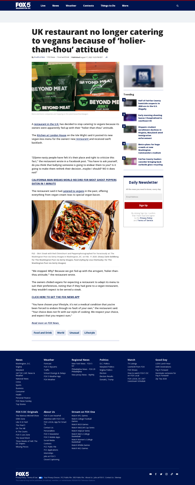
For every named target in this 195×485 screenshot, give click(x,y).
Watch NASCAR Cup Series (83, 427)
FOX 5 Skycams (50, 366)
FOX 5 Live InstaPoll (52, 415)
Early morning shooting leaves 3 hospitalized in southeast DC (150, 118)
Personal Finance (23, 398)
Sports (18, 385)
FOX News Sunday (24, 401)
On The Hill (20, 428)
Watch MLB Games (80, 424)
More (125, 5)
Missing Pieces (22, 446)
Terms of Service (145, 220)
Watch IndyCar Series (81, 430)
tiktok (172, 474)
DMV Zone (20, 419)
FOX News (51, 57)
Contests (47, 443)
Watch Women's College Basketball (82, 440)
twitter (161, 474)
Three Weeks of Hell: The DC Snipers (26, 442)
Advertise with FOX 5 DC (54, 419)
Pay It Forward (161, 370)
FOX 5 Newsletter (51, 434)
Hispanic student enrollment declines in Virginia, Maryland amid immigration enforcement (150, 132)
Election (103, 373)
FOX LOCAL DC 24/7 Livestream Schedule (136, 379)
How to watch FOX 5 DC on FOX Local (138, 374)
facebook (156, 474)
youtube (150, 474)
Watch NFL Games (80, 415)
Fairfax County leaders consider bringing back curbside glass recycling (150, 162)
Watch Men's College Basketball (81, 435)
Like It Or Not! (22, 422)
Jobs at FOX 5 (49, 456)
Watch (131, 359)
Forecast (47, 363)
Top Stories (21, 404)
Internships (48, 453)
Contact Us (48, 427)
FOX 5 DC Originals (27, 411)
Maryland (20, 370)
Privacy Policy (146, 218)
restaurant (82, 139)
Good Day (161, 359)
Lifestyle (89, 332)
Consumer (20, 391)
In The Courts (21, 431)
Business (19, 388)
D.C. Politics (105, 363)
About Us (49, 411)
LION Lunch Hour (162, 363)
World (60, 332)
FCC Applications (51, 450)
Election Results (106, 376)
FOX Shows (132, 370)
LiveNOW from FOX (136, 366)
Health (18, 394)
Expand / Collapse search (177, 6)
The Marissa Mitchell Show (27, 415)
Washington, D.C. (23, 363)
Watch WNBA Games (81, 445)
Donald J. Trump (107, 379)
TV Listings (132, 363)
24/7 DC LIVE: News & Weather (25, 374)
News (19, 359)
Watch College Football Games (82, 420)
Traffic (46, 370)
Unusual (74, 332)
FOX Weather (49, 379)
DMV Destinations (163, 366)
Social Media (49, 440)
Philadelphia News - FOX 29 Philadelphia (83, 370)
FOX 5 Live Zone (23, 434)
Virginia (19, 366)
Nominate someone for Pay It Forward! (165, 374)
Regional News (80, 359)
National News (22, 378)
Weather (49, 359)
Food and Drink (63, 57)
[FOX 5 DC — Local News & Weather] (24, 6)
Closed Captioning (51, 459)
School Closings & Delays (55, 373)
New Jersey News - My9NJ (83, 374)
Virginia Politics (106, 370)
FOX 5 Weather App (52, 376)
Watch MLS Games (80, 448)
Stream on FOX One (83, 411)
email (177, 474)
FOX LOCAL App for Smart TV (55, 423)
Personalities (49, 430)
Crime (18, 382)
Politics (104, 359)
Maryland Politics (107, 366)
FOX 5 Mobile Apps (52, 437)
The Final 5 (20, 425)
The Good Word (23, 438)
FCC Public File (50, 446)
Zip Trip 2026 (161, 378)
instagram (166, 474)
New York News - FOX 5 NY (82, 364)
